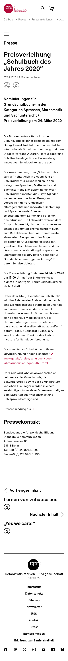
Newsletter (34, 607)
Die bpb (8, 19)
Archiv (63, 19)
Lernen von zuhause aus (30, 500)
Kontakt (33, 620)
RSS (34, 613)
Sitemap (34, 600)
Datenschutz (34, 593)
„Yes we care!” (19, 524)
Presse (22, 19)
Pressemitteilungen (43, 19)
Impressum (34, 587)
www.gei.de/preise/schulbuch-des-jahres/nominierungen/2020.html (29, 358)
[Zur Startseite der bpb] (15, 12)
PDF (34, 409)
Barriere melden (34, 633)
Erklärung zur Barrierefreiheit (34, 640)
